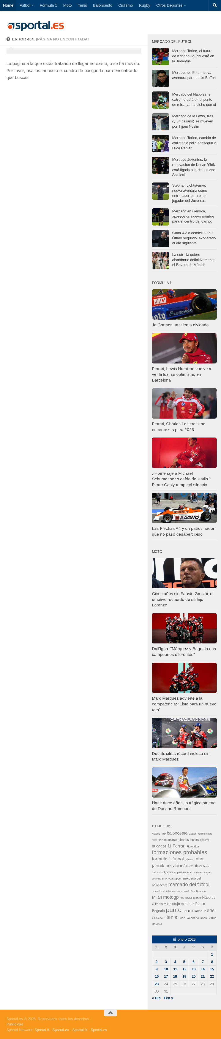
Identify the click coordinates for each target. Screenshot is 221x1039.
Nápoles (208, 897)
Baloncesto (102, 5)
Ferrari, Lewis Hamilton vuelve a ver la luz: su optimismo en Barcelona (181, 374)
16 (157, 976)
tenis (172, 917)
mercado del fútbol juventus (191, 891)
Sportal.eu (60, 1030)
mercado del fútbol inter (164, 891)
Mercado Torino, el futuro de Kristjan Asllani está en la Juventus (193, 56)
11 (175, 969)
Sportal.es (99, 1030)
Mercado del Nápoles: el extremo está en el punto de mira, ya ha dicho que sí (194, 99)
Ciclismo (125, 5)
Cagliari (192, 833)
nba (182, 897)
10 (166, 969)
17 (166, 976)
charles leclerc (188, 839)
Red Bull (188, 911)
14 (203, 969)
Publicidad (14, 1024)
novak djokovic (193, 898)
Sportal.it (42, 1030)
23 (157, 984)
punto (174, 909)
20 (194, 976)
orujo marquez (183, 904)
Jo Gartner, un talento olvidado (180, 325)
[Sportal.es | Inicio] (35, 25)
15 (212, 969)
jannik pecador (167, 865)
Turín (181, 918)
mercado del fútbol (188, 884)
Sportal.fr (79, 1030)
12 (184, 969)
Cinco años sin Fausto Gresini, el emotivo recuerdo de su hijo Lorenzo (182, 599)
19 (184, 976)
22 (212, 976)
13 (194, 969)
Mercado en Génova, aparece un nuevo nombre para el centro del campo (193, 216)
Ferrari (179, 846)
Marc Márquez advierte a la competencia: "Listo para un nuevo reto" (184, 704)
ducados (159, 846)
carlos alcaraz (167, 839)
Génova (189, 859)
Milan (157, 897)
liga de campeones (175, 872)
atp (163, 833)
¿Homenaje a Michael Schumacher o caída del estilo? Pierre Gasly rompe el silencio (181, 479)
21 (203, 976)
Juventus (192, 865)
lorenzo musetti (195, 872)
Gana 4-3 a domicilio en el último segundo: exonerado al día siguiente (194, 238)
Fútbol (24, 5)
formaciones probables (179, 852)
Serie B (161, 918)
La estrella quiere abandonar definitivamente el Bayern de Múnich (193, 260)
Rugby (144, 5)
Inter (199, 858)
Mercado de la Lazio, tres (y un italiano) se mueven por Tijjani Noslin (192, 121)
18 (175, 976)
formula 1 (161, 858)
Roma (198, 911)
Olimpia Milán (161, 904)
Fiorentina (192, 846)
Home (8, 5)
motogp (171, 897)
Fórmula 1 (48, 5)
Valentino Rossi (196, 918)
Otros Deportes (169, 5)
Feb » (168, 998)
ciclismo (205, 840)
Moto (67, 5)
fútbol (178, 858)
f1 (170, 845)
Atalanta (156, 833)
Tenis (82, 5)
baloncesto (177, 833)
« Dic (156, 998)
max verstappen (172, 878)
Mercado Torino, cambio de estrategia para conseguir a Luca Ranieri (194, 143)
